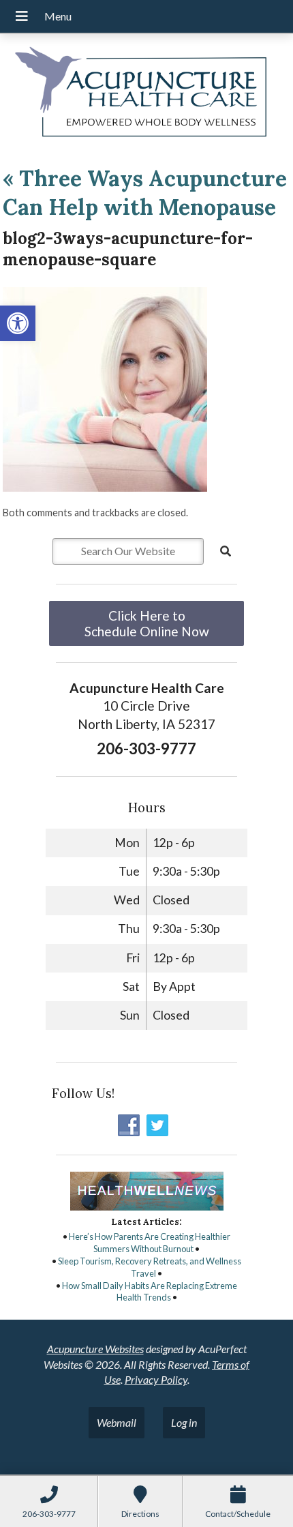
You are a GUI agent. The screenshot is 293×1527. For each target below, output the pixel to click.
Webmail (116, 1422)
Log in (184, 1422)
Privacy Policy (156, 1379)
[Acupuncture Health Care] (146, 94)
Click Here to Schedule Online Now (146, 623)
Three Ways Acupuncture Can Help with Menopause (145, 192)
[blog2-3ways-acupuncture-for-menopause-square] (105, 487)
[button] (17, 323)
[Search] (225, 551)
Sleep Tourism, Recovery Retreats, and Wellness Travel (149, 1267)
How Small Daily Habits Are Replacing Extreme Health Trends (149, 1291)
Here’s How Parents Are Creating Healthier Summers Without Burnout (149, 1242)
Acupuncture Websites (95, 1348)
